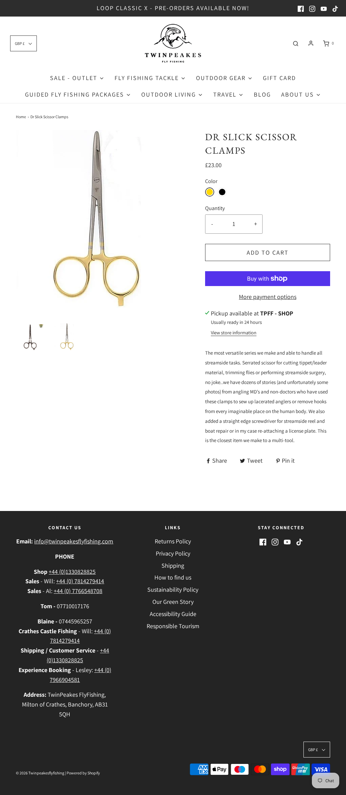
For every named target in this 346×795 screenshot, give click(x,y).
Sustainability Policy (172, 589)
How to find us (172, 577)
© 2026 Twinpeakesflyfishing (40, 772)
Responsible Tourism (173, 626)
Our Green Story (173, 602)
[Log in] (311, 43)
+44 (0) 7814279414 (80, 581)
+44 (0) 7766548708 (78, 591)
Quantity (215, 208)
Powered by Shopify (83, 772)
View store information (233, 332)
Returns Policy (173, 541)
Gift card (279, 78)
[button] (31, 336)
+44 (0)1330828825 (72, 571)
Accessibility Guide (173, 614)
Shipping (173, 565)
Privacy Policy (173, 553)
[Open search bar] (296, 43)
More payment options (267, 297)
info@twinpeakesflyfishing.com (73, 541)
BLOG (262, 94)
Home (21, 116)
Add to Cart (268, 252)
